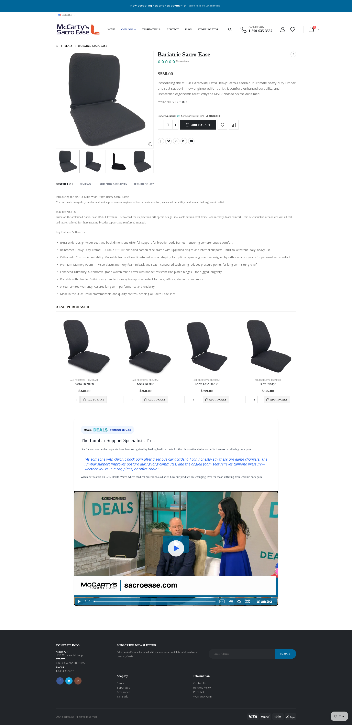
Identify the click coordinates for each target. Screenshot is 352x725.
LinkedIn (176, 141)
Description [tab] (65, 184)
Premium (153, 380)
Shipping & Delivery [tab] (113, 184)
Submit (285, 653)
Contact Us (200, 683)
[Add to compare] (234, 125)
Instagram (78, 681)
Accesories (123, 692)
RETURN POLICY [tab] (143, 184)
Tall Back (122, 696)
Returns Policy (202, 687)
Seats (68, 46)
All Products (78, 380)
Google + (183, 141)
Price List (198, 692)
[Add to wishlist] (222, 125)
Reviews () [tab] (86, 184)
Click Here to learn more (204, 5)
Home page (92, 380)
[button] (167, 61)
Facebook (161, 141)
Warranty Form (202, 696)
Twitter (168, 141)
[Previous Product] (293, 54)
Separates (123, 687)
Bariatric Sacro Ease (184, 54)
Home (57, 45)
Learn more (213, 115)
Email (191, 141)
